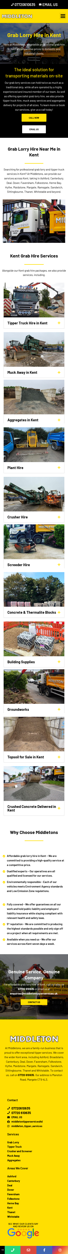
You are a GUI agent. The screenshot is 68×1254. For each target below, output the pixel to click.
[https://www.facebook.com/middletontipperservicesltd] (44, 1250)
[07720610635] (12, 1250)
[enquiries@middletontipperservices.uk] (28, 1250)
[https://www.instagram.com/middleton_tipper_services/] (60, 1250)
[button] (62, 16)
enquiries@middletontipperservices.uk (33, 993)
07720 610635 (26, 989)
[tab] (34, 323)
